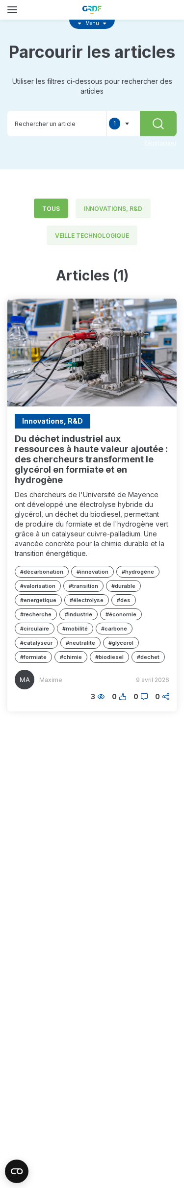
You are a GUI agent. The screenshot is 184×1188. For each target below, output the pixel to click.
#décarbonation (41, 571)
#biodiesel (109, 657)
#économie (120, 614)
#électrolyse (87, 600)
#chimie (71, 657)
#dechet (148, 657)
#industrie (78, 614)
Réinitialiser (160, 143)
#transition (83, 585)
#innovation (92, 571)
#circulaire (34, 628)
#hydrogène (138, 571)
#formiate (33, 657)
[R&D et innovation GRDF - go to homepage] (92, 10)
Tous (51, 208)
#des (124, 600)
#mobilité (75, 628)
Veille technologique (92, 235)
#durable (123, 585)
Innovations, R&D (113, 208)
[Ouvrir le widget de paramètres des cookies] (16, 1171)
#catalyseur (36, 642)
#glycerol (120, 642)
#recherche (36, 614)
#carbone (114, 628)
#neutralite (80, 642)
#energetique (38, 600)
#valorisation (37, 585)
